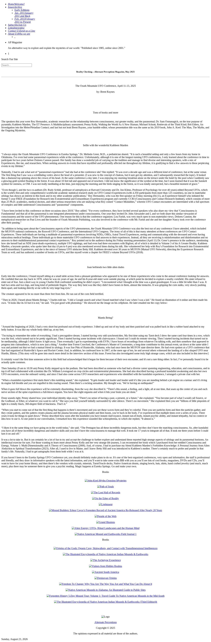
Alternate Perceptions (105, 622)
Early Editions (22, 10)
